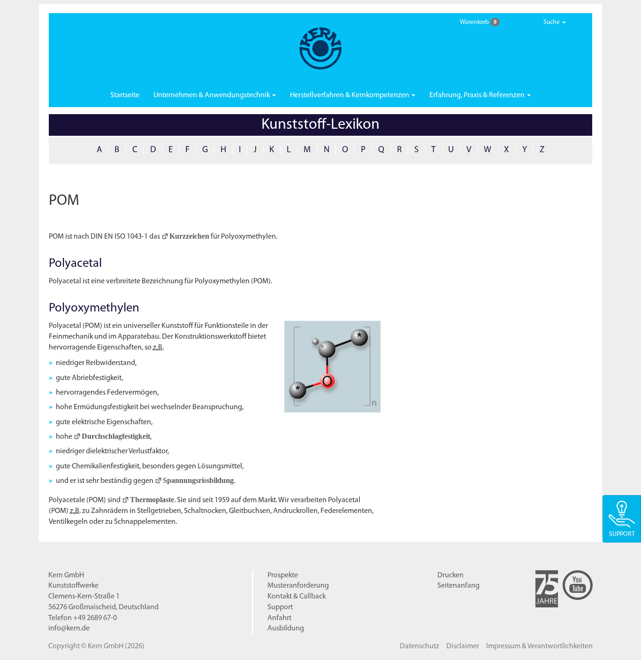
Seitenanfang (458, 586)
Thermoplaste (152, 500)
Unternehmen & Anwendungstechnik (212, 95)
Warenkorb (478, 22)
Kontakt (296, 596)
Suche (552, 22)
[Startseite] (320, 48)
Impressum (539, 646)
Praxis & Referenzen (477, 95)
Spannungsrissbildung (198, 480)
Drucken (450, 575)
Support (280, 607)
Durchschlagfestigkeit (116, 436)
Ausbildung (285, 628)
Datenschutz (419, 646)
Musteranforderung (298, 586)
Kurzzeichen (189, 236)
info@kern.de (69, 628)
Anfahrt (279, 618)
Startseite (124, 95)
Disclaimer (462, 646)
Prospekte (282, 575)
